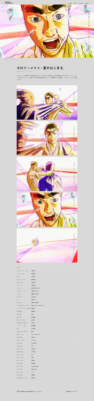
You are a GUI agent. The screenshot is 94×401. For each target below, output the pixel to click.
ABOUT (75, 3)
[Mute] (85, 55)
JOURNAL (81, 3)
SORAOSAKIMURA (9, 2)
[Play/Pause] (3, 55)
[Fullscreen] (91, 55)
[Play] (47, 31)
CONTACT (87, 3)
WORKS (70, 3)
